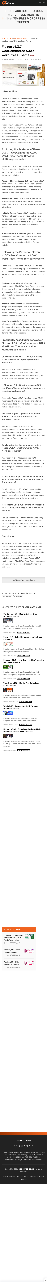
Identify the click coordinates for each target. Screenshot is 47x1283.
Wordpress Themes (24, 632)
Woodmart (27, 1160)
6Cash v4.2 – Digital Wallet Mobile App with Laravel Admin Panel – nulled (13, 937)
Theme (23, 593)
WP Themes (9, 1160)
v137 (30, 593)
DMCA (5, 1176)
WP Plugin (18, 1160)
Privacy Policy (14, 1176)
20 (19, 943)
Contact (23, 1179)
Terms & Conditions (37, 1176)
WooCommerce (7, 596)
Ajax (6, 593)
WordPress (19, 596)
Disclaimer (24, 1176)
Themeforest (37, 1160)
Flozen (14, 593)
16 (19, 955)
